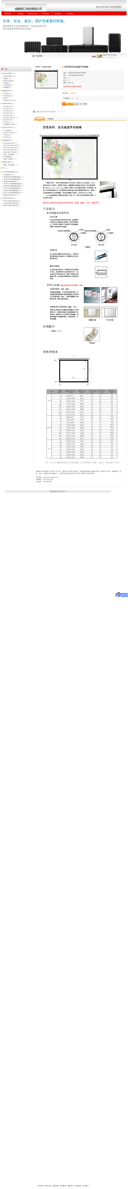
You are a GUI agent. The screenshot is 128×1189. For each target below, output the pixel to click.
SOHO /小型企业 (9, 132)
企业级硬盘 (7, 157)
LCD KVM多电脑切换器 (12, 188)
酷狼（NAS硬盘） (10, 165)
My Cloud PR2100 (10, 150)
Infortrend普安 (7, 103)
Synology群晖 (7, 73)
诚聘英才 (71, 1186)
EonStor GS (8, 106)
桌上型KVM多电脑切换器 (12, 179)
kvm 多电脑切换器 (8, 172)
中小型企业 (7, 96)
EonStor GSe (8, 113)
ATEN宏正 (45, 14)
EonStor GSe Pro (9, 117)
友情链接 (78, 1186)
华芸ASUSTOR (7, 127)
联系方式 (48, 1186)
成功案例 (58, 14)
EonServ (7, 122)
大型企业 (7, 93)
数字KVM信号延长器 (11, 205)
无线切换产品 (8, 175)
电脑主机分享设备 (10, 195)
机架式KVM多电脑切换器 (12, 186)
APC (3, 168)
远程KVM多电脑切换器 (11, 190)
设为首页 (101, 7)
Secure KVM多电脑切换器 (12, 184)
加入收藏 (110, 7)
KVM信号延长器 (7, 198)
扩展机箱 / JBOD (9, 124)
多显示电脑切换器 (10, 181)
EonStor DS (8, 120)
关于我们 (41, 1186)
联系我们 (119, 7)
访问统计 (85, 1186)
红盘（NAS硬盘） (10, 154)
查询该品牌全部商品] (76, 75)
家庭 (5, 98)
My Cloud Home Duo (11, 145)
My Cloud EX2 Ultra (10, 148)
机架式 (6, 78)
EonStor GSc (8, 111)
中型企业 (7, 135)
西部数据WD (6, 140)
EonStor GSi (8, 115)
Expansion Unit (9, 100)
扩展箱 (6, 83)
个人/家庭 (7, 130)
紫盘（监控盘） (9, 159)
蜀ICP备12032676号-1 (58, 491)
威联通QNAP (6, 91)
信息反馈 (55, 1186)
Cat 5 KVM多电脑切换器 (12, 193)
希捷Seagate (6, 162)
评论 (45, 112)
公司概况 (20, 14)
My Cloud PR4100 (10, 152)
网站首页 (8, 14)
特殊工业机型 (8, 81)
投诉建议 (63, 1186)
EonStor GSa (8, 108)
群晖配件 (7, 87)
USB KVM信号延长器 (11, 203)
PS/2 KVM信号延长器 (11, 201)
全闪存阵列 (7, 85)
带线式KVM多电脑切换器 (12, 177)
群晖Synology (33, 14)
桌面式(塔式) (8, 76)
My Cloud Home (9, 143)
